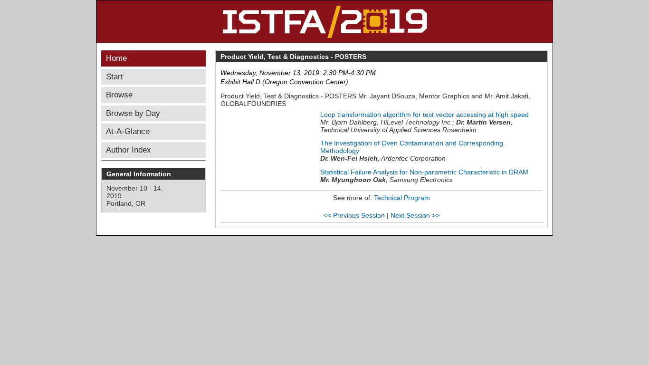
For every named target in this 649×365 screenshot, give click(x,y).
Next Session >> (415, 215)
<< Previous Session (354, 215)
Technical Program (402, 198)
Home (116, 58)
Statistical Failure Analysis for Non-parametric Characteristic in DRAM (424, 172)
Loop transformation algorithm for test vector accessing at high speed (424, 114)
